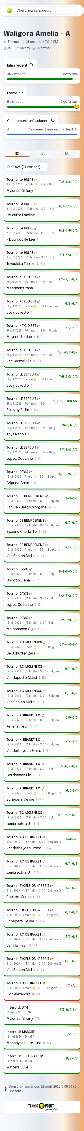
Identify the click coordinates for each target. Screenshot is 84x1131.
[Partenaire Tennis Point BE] (42, 1107)
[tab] (17, 154)
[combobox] (46, 10)
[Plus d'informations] (31, 65)
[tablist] (42, 154)
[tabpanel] (42, 618)
